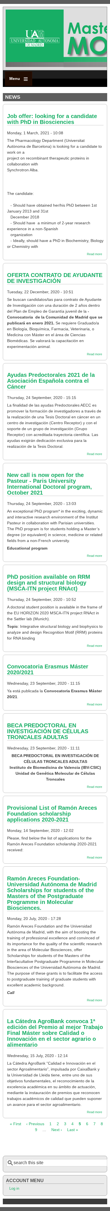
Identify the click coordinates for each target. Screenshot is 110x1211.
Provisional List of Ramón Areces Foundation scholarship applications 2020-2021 (52, 814)
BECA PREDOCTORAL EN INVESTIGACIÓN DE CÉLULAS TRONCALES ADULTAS (47, 731)
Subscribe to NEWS (5, 1144)
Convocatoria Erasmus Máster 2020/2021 (47, 669)
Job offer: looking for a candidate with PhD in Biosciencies (52, 119)
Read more (94, 254)
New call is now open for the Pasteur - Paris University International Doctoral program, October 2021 (49, 484)
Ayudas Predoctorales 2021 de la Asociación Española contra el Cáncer (51, 381)
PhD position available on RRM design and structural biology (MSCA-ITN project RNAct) (48, 583)
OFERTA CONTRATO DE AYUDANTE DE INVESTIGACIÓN (54, 278)
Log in (14, 1189)
